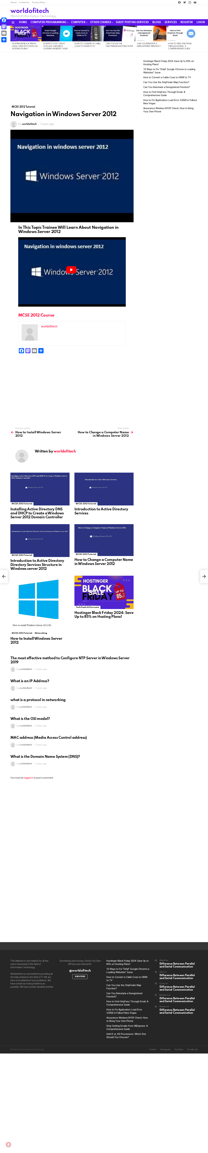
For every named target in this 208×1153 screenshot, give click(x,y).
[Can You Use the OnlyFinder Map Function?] (119, 33)
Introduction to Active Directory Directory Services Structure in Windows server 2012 (37, 564)
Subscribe (80, 977)
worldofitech (29, 11)
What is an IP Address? (29, 681)
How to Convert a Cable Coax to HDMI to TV (167, 77)
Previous (12, 39)
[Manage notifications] (8, 1144)
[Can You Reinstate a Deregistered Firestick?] (150, 33)
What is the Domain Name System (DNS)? (45, 757)
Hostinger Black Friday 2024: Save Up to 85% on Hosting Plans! (24, 46)
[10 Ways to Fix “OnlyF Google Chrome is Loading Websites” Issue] (57, 33)
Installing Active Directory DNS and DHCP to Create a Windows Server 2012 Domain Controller (37, 513)
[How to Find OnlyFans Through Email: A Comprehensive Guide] (182, 33)
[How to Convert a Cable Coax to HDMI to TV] (88, 33)
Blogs (156, 22)
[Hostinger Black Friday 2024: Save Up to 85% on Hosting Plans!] (26, 33)
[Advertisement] (72, 81)
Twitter (152, 1049)
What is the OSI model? (30, 719)
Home (23, 22)
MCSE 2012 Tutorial (22, 504)
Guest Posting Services (132, 22)
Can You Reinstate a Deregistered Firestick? (166, 87)
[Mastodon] (4, 26)
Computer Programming (48, 22)
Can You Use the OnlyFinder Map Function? (166, 82)
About (13, 2)
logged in (28, 777)
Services (171, 22)
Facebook (192, 1049)
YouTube (178, 1049)
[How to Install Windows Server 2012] (40, 605)
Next (196, 39)
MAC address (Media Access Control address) (48, 738)
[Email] (4, 33)
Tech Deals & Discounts (87, 607)
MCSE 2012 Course (36, 315)
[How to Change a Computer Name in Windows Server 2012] (104, 540)
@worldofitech (80, 970)
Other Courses (100, 22)
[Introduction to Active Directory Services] (104, 489)
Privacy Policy (38, 2)
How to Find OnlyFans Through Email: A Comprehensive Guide (180, 46)
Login (200, 22)
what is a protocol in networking (38, 700)
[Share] (4, 39)
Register (186, 22)
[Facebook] (4, 20)
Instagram (165, 1049)
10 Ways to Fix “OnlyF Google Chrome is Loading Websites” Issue (55, 46)
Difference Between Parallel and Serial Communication (177, 965)
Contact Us (24, 2)
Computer (78, 22)
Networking (41, 633)
